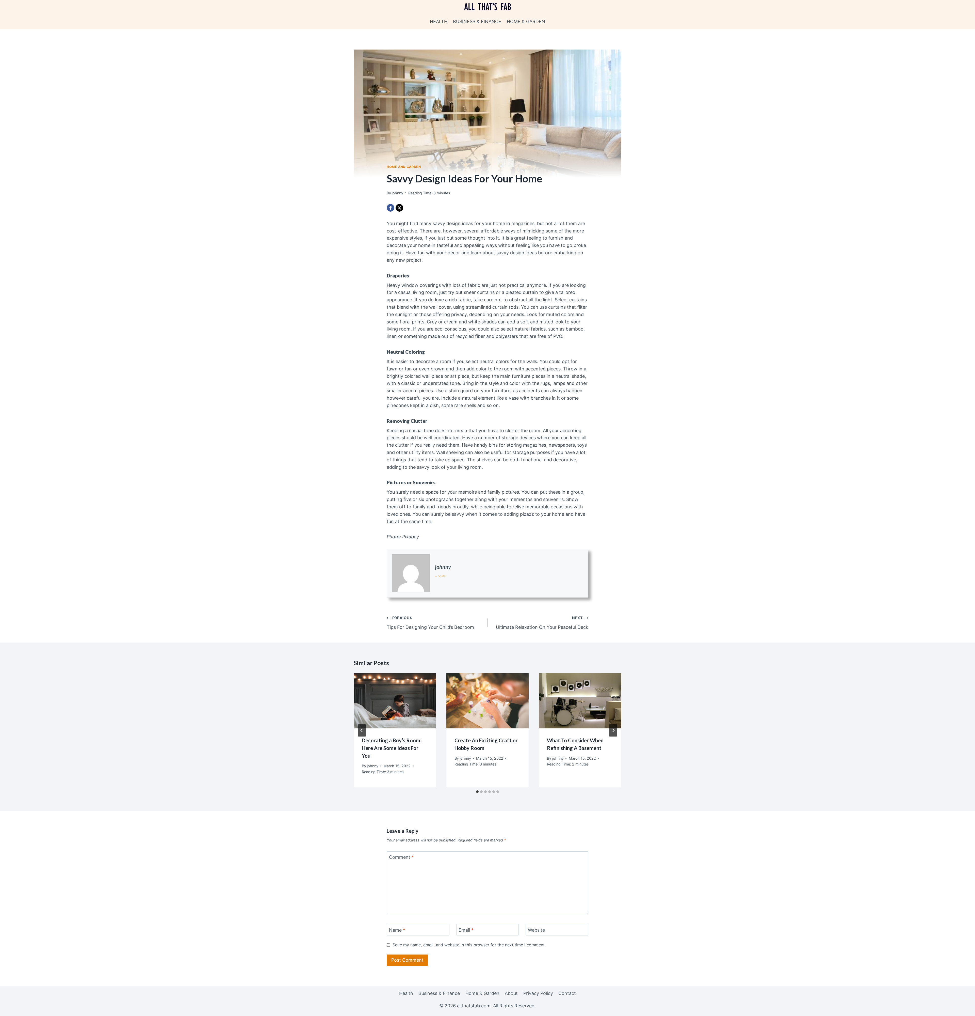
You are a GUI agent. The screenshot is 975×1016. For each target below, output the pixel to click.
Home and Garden (404, 167)
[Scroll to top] (961, 1008)
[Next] (613, 730)
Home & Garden (526, 21)
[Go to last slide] (362, 730)
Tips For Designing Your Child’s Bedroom (430, 623)
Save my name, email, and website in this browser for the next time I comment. (469, 944)
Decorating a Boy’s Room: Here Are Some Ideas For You (391, 748)
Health (438, 21)
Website (536, 930)
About (511, 993)
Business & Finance (477, 21)
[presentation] (395, 700)
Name (397, 930)
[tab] (477, 791)
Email (466, 930)
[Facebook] (390, 208)
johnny (443, 567)
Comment (401, 857)
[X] (399, 208)
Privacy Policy (538, 993)
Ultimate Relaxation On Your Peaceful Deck (542, 623)
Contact (567, 993)
